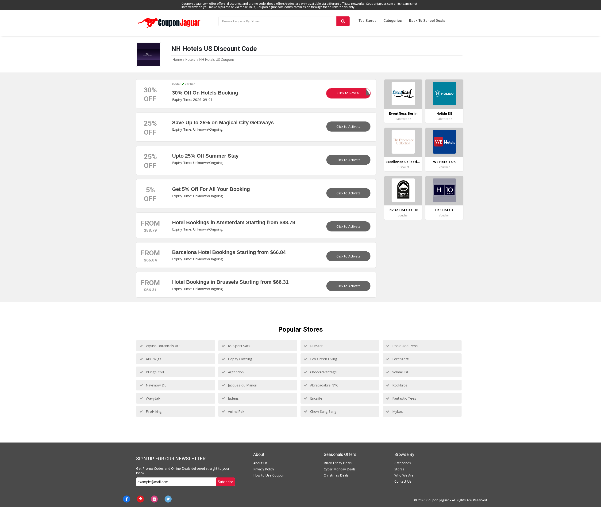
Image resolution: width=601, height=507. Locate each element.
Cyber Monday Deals (339, 469)
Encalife (315, 398)
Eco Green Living (323, 358)
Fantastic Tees (403, 398)
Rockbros (399, 385)
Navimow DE (155, 385)
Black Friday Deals (338, 463)
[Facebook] (126, 499)
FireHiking (153, 411)
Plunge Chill (154, 372)
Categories (392, 21)
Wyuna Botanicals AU (162, 345)
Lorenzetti (400, 358)
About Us (260, 463)
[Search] (343, 21)
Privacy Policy (263, 469)
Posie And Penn (404, 345)
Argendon (235, 372)
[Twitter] (168, 499)
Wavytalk (152, 398)
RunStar (316, 345)
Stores (399, 469)
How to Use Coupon (268, 475)
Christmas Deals (336, 475)
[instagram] (154, 499)
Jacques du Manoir (242, 385)
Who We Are (403, 475)
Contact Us (402, 481)
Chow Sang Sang (322, 411)
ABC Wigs (153, 358)
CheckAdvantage (323, 372)
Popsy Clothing (239, 358)
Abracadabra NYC (323, 385)
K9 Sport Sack (238, 345)
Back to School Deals (427, 21)
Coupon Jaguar (437, 500)
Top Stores (367, 21)
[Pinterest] (140, 499)
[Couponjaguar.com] (169, 27)
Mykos (397, 411)
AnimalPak (235, 411)
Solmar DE (400, 372)
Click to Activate (348, 126)
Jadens (233, 398)
